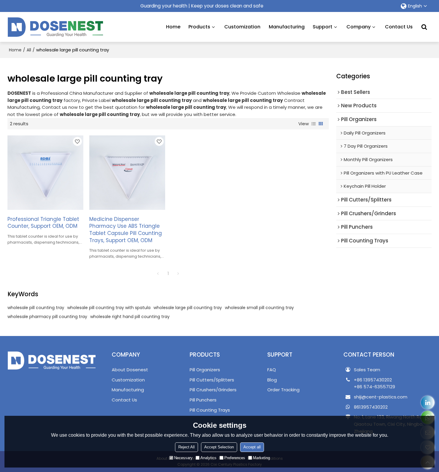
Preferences (234, 458)
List (313, 124)
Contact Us (399, 26)
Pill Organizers (205, 369)
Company (358, 26)
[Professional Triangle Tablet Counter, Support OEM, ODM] (45, 172)
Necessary (183, 458)
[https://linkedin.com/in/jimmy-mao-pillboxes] (428, 402)
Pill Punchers (203, 400)
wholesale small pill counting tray (259, 308)
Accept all (252, 447)
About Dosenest (130, 369)
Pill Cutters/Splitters (212, 380)
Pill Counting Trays (210, 410)
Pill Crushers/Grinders (213, 390)
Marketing (261, 458)
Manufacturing (287, 26)
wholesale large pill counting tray (188, 308)
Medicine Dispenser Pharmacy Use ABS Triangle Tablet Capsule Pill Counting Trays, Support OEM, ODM (125, 230)
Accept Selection (219, 447)
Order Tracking (283, 390)
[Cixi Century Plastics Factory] (55, 26)
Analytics (208, 458)
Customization (242, 26)
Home (173, 26)
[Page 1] (158, 273)
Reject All (186, 447)
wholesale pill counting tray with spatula (109, 308)
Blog (272, 380)
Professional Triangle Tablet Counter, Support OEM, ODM (43, 223)
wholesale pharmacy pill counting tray (47, 317)
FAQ (271, 369)
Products (199, 26)
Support (322, 26)
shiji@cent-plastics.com (380, 397)
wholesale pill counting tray (35, 308)
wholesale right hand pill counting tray (130, 317)
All (29, 50)
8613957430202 (371, 407)
